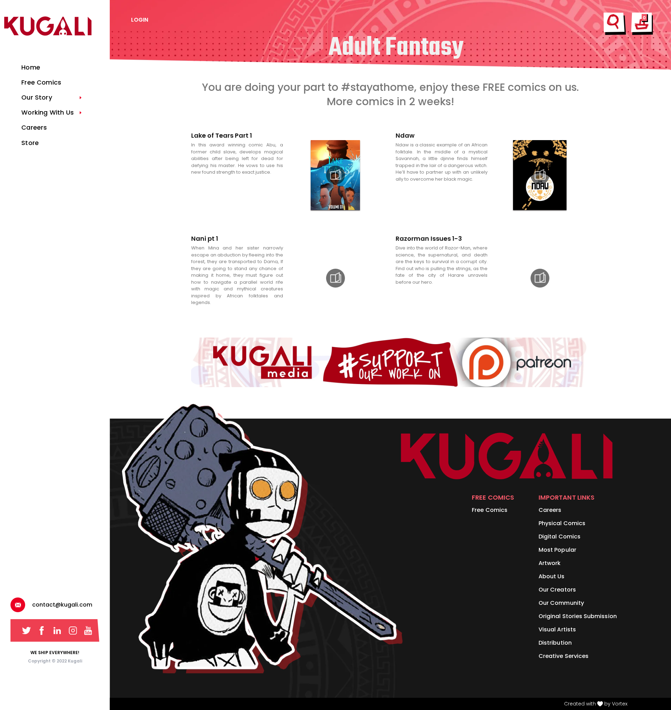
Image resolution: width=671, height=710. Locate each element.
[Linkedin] (57, 630)
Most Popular (557, 550)
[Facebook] (41, 630)
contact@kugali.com (62, 605)
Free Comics (489, 510)
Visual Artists (557, 629)
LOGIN (139, 20)
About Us (552, 576)
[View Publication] (335, 175)
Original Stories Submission (578, 616)
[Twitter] (26, 630)
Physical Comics (562, 523)
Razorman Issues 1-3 (429, 238)
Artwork (550, 563)
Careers (550, 510)
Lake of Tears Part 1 (221, 135)
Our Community (561, 603)
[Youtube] (88, 630)
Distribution (555, 643)
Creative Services (564, 656)
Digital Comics (559, 536)
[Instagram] (72, 630)
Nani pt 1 (204, 238)
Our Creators (557, 590)
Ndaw (405, 135)
